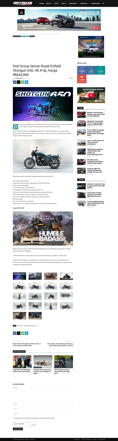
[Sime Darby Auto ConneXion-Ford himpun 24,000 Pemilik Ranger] (81, 162)
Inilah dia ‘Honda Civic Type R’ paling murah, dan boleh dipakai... (96, 185)
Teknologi (83, 3)
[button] (103, 3)
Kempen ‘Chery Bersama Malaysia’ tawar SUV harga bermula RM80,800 (96, 114)
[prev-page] (14, 377)
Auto (56, 3)
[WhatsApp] (22, 82)
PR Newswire (95, 3)
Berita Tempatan (25, 36)
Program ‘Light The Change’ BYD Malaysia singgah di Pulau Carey (94, 170)
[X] (18, 82)
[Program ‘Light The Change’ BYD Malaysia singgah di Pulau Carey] (81, 171)
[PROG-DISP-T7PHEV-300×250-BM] (91, 57)
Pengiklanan (77, 439)
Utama (41, 3)
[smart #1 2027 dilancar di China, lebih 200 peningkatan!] (81, 143)
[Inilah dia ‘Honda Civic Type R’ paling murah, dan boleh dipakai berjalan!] (81, 186)
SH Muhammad (19, 78)
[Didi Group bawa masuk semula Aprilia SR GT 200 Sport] (63, 361)
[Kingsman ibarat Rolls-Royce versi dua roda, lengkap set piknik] (43, 361)
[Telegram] (26, 82)
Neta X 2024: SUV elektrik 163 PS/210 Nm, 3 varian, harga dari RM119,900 (27, 344)
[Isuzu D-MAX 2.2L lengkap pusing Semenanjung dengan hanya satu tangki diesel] (81, 132)
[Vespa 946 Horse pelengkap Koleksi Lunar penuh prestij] (22, 361)
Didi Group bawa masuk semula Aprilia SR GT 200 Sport (62, 371)
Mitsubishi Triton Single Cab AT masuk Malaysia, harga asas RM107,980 (95, 123)
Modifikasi (72, 3)
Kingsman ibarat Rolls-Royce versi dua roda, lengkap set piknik (42, 371)
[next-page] (17, 377)
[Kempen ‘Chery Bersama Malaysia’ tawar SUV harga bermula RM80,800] (81, 115)
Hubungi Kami (101, 439)
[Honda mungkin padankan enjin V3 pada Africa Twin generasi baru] (81, 204)
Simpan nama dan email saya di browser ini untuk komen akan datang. (35, 418)
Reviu (63, 3)
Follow (91, 66)
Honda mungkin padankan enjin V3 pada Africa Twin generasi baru (95, 203)
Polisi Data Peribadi (86, 439)
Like (82, 66)
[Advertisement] (43, 50)
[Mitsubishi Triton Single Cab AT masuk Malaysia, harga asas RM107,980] (81, 123)
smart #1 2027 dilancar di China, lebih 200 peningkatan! (95, 142)
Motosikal (32, 36)
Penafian (95, 439)
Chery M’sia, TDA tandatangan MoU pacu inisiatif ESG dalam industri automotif (60, 344)
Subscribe (81, 75)
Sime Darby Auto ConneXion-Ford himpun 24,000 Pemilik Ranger (95, 161)
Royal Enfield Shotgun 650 (30, 325)
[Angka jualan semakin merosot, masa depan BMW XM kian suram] (81, 195)
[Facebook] (14, 82)
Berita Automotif (22, 34)
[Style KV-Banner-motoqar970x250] (59, 30)
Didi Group (19, 325)
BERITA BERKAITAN (19, 351)
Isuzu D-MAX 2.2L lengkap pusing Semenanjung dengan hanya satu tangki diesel (95, 132)
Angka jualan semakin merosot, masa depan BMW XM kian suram (94, 194)
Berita (48, 3)
